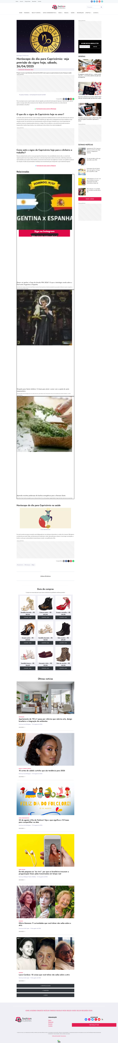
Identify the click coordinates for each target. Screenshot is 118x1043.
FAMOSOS (53, 1010)
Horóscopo (27, 69)
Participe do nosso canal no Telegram (46, 165)
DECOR (79, 1010)
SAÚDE (74, 1010)
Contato (39, 1)
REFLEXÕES (85, 1010)
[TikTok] (102, 1)
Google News (27, 1)
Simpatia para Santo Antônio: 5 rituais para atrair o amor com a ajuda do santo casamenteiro (43, 390)
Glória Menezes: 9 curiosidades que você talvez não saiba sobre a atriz (45, 924)
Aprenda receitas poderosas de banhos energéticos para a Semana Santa (41, 495)
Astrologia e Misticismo (23, 55)
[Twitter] (94, 1)
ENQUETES (40, 1010)
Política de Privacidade (56, 1035)
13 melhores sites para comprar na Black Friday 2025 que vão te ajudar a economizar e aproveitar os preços (89, 119)
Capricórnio (21, 69)
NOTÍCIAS (46, 1010)
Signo (32, 69)
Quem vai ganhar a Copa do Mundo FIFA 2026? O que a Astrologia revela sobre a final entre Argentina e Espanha (44, 283)
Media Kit (50, 1022)
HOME (27, 1010)
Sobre (17, 1)
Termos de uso (63, 1035)
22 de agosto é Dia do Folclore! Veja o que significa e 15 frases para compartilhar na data (44, 821)
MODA (64, 1010)
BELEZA (69, 1010)
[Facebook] (92, 1)
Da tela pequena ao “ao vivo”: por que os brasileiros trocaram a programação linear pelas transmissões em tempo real (44, 872)
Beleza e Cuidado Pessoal (25, 768)
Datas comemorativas (24, 818)
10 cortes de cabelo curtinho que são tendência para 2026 (42, 770)
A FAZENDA (33, 1010)
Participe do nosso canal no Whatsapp (46, 108)
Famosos (21, 921)
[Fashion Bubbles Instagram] (44, 233)
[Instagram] (97, 1)
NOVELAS (59, 1010)
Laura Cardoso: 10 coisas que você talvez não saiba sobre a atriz (44, 974)
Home (20, 13)
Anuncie (21, 1)
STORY (90, 1010)
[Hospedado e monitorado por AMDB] (59, 1041)
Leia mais (22, 727)
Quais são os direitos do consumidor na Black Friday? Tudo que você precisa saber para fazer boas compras (89, 97)
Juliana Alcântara (25, 95)
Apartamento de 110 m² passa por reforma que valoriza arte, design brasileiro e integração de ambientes (45, 720)
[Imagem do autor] (18, 95)
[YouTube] (99, 1)
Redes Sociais (22, 869)
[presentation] (44, 202)
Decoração (80, 13)
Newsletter (34, 1)
